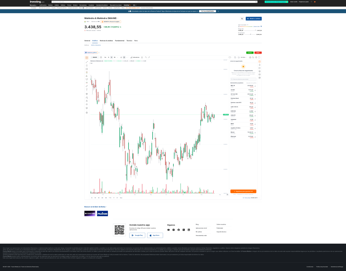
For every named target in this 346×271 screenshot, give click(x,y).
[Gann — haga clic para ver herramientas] (86, 75)
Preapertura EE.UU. (62, 7)
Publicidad (220, 228)
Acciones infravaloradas (147, 7)
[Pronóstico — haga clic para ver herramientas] (86, 82)
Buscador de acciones (116, 5)
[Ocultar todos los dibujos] (86, 104)
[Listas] (259, 68)
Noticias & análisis (106, 41)
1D (111, 57)
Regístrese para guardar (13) (244, 191)
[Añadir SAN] (255, 120)
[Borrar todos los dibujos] (86, 112)
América (105, 7)
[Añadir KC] (255, 107)
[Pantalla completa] (259, 57)
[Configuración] (227, 194)
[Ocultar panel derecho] (228, 127)
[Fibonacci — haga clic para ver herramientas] (86, 72)
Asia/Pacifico (117, 7)
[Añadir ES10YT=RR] (255, 128)
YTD (110, 197)
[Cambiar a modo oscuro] (253, 57)
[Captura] (250, 57)
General (87, 41)
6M (106, 197)
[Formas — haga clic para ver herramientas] (86, 69)
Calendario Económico (102, 5)
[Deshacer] (146, 57)
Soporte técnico (221, 232)
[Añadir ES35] (255, 86)
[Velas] (124, 57)
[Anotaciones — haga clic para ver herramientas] (86, 89)
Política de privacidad (322, 266)
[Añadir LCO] (255, 99)
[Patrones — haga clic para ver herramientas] (86, 79)
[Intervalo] (117, 57)
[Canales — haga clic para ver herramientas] (86, 65)
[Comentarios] (259, 74)
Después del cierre (73, 7)
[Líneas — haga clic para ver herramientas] (86, 62)
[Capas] (87, 108)
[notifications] (311, 2)
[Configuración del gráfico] (256, 57)
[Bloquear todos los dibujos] (86, 100)
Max (121, 197)
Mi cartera (199, 232)
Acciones (33, 7)
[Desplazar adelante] (161, 191)
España (53, 7)
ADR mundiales (89, 7)
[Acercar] (156, 191)
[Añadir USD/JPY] (255, 116)
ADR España (98, 7)
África (123, 7)
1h (108, 57)
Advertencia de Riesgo (337, 266)
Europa (110, 7)
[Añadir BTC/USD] (255, 133)
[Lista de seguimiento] (259, 61)
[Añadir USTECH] (255, 94)
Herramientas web (201, 235)
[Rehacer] (149, 57)
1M (114, 57)
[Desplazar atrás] (159, 191)
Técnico (129, 41)
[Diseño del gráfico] (230, 57)
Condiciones (310, 266)
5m (105, 57)
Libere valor (256, 26)
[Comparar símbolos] (101, 57)
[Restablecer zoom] (164, 191)
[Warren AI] (259, 77)
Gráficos (86, 45)
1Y (114, 197)
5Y (117, 197)
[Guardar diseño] (235, 57)
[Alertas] (259, 64)
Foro (136, 41)
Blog (197, 224)
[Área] (121, 57)
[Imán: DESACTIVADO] (86, 94)
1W (95, 197)
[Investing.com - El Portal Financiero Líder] (37, 2)
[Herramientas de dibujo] (89, 127)
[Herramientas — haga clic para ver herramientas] (86, 86)
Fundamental (119, 41)
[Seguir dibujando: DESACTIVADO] (86, 97)
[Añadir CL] (255, 103)
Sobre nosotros (221, 224)
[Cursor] (86, 57)
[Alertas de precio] (142, 57)
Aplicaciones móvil (201, 228)
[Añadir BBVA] (255, 124)
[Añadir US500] (255, 90)
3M (102, 197)
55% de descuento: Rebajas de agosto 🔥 (276, 1)
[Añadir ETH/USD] (255, 137)
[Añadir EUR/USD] (255, 111)
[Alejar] (154, 191)
